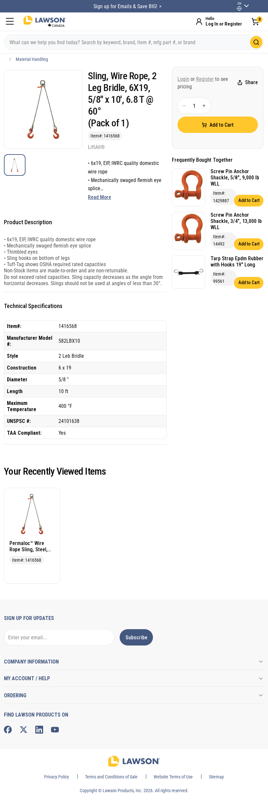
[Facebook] (8, 730)
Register (205, 79)
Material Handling (32, 59)
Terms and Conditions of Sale (111, 776)
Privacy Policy (56, 776)
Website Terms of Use (173, 776)
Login (183, 79)
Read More (99, 197)
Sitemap (216, 776)
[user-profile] (239, 8)
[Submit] (256, 42)
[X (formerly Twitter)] (23, 730)
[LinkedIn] (39, 730)
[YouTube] (55, 730)
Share (251, 82)
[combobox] (134, 42)
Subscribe (136, 637)
